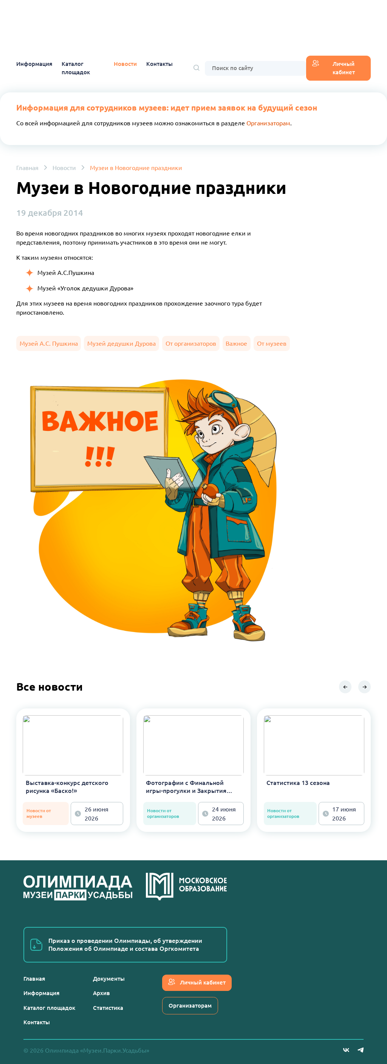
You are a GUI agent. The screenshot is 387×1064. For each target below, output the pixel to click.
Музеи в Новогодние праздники (136, 167)
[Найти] (196, 68)
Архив (101, 993)
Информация (34, 64)
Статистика (108, 1008)
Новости (125, 64)
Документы (109, 978)
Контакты (159, 64)
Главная (27, 167)
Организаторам (268, 123)
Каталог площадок (76, 68)
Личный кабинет (344, 68)
